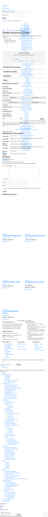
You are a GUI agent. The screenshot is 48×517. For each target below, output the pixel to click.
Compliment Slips (9, 410)
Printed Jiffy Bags (9, 434)
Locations (7, 357)
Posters (7, 426)
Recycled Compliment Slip (11, 449)
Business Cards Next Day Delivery (13, 388)
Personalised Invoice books (11, 380)
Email (4, 185)
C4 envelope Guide (21, 349)
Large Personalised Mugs (13, 443)
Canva (26, 61)
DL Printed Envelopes (10, 496)
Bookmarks (7, 408)
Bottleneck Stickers (9, 481)
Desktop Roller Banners (13, 413)
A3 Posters (10, 432)
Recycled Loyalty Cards (10, 459)
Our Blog (37, 348)
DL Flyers (7, 468)
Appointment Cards (9, 403)
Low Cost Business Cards (11, 385)
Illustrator (21, 61)
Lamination (5, 105)
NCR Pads (7, 377)
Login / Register (6, 501)
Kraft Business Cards (11, 282)
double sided (35, 97)
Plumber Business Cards (35, 236)
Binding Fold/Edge (6, 100)
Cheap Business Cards (34, 282)
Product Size (5, 86)
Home (4, 30)
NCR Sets (7, 379)
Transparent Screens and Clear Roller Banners (16, 478)
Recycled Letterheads (10, 458)
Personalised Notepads (10, 423)
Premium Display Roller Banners (12, 472)
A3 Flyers (7, 462)
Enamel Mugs (11, 438)
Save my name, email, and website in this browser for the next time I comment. (22, 188)
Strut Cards (10, 414)
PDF (32, 61)
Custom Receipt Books (10, 382)
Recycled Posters (9, 456)
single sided (13, 97)
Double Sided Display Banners (12, 475)
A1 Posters (10, 429)
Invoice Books (8, 345)
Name (4, 182)
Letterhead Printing (9, 420)
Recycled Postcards (9, 455)
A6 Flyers (7, 467)
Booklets (7, 404)
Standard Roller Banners (10, 471)
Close (1, 505)
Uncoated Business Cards (10, 312)
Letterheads (8, 347)
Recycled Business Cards (11, 447)
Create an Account (10, 10)
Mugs (6, 437)
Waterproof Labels (9, 489)
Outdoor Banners (9, 474)
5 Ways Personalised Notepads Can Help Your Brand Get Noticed (35, 339)
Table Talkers (11, 417)
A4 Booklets (10, 405)
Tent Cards (10, 416)
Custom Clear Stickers (10, 483)
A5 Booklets (10, 407)
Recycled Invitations (9, 453)
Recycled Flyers (8, 450)
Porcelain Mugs (11, 444)
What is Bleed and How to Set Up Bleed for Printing (35, 324)
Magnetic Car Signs (9, 422)
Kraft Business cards (10, 391)
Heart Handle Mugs (12, 440)
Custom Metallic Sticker (10, 486)
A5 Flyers (7, 465)
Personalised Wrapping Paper (12, 425)
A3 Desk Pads (8, 401)
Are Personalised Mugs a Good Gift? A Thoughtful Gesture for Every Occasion (36, 335)
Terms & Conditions (39, 350)
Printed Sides (5, 95)
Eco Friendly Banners (10, 477)
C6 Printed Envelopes (10, 495)
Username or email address (9, 12)
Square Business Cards (10, 397)
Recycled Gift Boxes (10, 452)
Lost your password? (7, 20)
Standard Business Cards (11, 386)
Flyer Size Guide (21, 346)
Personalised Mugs (12, 441)
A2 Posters (10, 431)
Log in (4, 18)
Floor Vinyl (7, 487)
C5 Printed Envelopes (10, 493)
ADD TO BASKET (24, 122)
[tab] (25, 129)
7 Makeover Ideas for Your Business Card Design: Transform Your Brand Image (35, 331)
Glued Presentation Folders (11, 419)
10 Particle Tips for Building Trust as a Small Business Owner (36, 327)
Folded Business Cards (10, 389)
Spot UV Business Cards (10, 395)
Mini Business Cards (9, 392)
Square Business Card (11, 236)
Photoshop (16, 59)
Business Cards (10, 30)
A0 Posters (10, 428)
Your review (5, 179)
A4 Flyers (7, 464)
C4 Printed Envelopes (10, 492)
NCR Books (26, 26)
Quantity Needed (6, 113)
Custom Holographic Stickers (12, 484)
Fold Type (4, 109)
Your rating (5, 165)
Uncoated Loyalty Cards (11, 435)
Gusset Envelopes (9, 498)
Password (5, 15)
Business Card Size (21, 344)
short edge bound (13, 102)
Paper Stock (5, 91)
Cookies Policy (38, 347)
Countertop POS (9, 411)
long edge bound (35, 102)
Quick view (5, 234)
